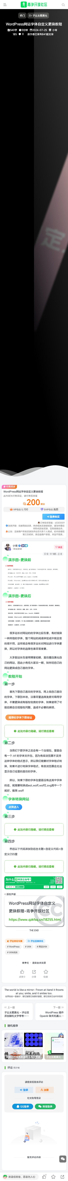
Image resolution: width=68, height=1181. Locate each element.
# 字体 (28, 946)
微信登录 (47, 1106)
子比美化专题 (16, 941)
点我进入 (14, 807)
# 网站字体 (42, 946)
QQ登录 (24, 1106)
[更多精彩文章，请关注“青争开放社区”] (34, 882)
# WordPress (13, 946)
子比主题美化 (37, 941)
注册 (46, 1089)
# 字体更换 (12, 952)
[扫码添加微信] (62, 1159)
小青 (15, 545)
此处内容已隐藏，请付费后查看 (35, 731)
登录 (25, 1089)
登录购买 (55, 516)
